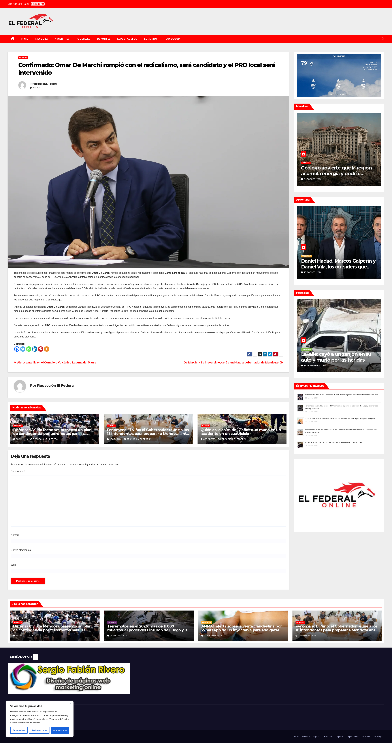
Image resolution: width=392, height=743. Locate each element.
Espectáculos (127, 38)
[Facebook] (16, 349)
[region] (40, 719)
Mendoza (41, 38)
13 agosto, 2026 (313, 272)
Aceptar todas (60, 730)
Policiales (83, 38)
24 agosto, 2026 (213, 636)
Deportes (104, 38)
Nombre (15, 535)
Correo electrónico (21, 550)
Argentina (62, 38)
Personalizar (19, 730)
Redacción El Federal (45, 83)
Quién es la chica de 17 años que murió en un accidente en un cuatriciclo (241, 432)
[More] (46, 349)
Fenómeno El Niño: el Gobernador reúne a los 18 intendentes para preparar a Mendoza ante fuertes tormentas (148, 434)
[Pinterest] (40, 349)
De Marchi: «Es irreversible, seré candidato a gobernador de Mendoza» (232, 362)
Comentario (18, 471)
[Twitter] (22, 349)
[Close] (70, 704)
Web (13, 565)
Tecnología (172, 38)
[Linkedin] (34, 349)
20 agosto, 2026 (313, 179)
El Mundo (150, 38)
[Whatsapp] (28, 349)
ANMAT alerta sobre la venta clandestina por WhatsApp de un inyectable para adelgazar (340, 418)
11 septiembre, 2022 (315, 365)
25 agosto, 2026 (25, 636)
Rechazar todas (39, 730)
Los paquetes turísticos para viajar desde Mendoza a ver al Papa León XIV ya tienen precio (337, 173)
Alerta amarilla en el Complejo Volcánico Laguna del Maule (56, 362)
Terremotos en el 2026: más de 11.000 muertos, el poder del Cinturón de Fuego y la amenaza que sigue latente (147, 630)
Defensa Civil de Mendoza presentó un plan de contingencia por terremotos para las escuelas (52, 434)
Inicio (25, 38)
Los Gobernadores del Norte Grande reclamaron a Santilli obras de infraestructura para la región (336, 269)
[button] (383, 38)
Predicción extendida (339, 94)
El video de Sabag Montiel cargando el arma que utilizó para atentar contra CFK (333, 360)
